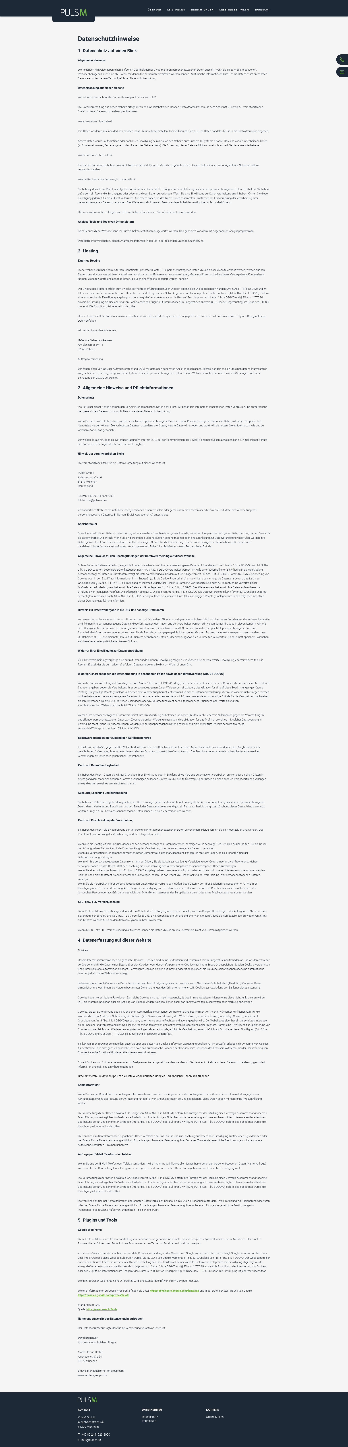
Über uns (155, 9)
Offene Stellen (215, 1417)
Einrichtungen (202, 9)
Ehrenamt (262, 9)
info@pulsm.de (89, 1440)
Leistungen (176, 9)
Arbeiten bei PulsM (234, 9)
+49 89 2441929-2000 (94, 1434)
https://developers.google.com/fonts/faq (174, 1290)
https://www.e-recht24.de (101, 1309)
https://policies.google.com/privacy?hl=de (103, 1295)
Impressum (149, 1421)
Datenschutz (150, 1417)
